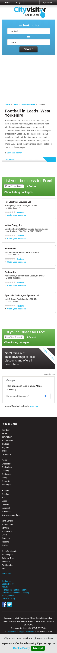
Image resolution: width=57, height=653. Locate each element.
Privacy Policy (8, 596)
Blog (18, 2)
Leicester (6, 504)
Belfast (4, 433)
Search (28, 49)
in (28, 36)
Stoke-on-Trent (8, 558)
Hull (3, 498)
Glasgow (5, 490)
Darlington (6, 474)
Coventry (5, 471)
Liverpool (6, 508)
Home (7, 2)
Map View (10, 160)
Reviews (20, 212)
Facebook (4, 604)
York (3, 569)
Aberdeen (6, 430)
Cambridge (6, 454)
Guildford (6, 494)
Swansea (6, 562)
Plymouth (6, 538)
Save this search (14, 153)
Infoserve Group (8, 598)
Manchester (7, 511)
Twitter (9, 604)
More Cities (6, 574)
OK (45, 396)
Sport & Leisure (28, 104)
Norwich (5, 528)
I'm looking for (29, 25)
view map (34, 406)
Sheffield (5, 545)
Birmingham (7, 437)
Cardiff (4, 460)
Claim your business (16, 215)
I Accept (38, 648)
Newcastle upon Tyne (11, 515)
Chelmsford (7, 464)
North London (7, 521)
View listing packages (18, 192)
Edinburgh (6, 485)
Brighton (5, 447)
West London (7, 565)
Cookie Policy (21, 648)
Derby (4, 478)
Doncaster (6, 481)
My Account (47, 2)
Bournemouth (7, 440)
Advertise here (49, 374)
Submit (33, 186)
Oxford (4, 535)
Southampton (7, 555)
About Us (6, 587)
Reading (5, 542)
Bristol (4, 451)
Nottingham (7, 531)
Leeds (15, 104)
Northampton (7, 524)
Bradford (5, 444)
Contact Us (6, 581)
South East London (10, 551)
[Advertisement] (28, 77)
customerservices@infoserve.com (20, 631)
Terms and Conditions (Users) (14, 590)
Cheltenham (7, 467)
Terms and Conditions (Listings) (15, 593)
